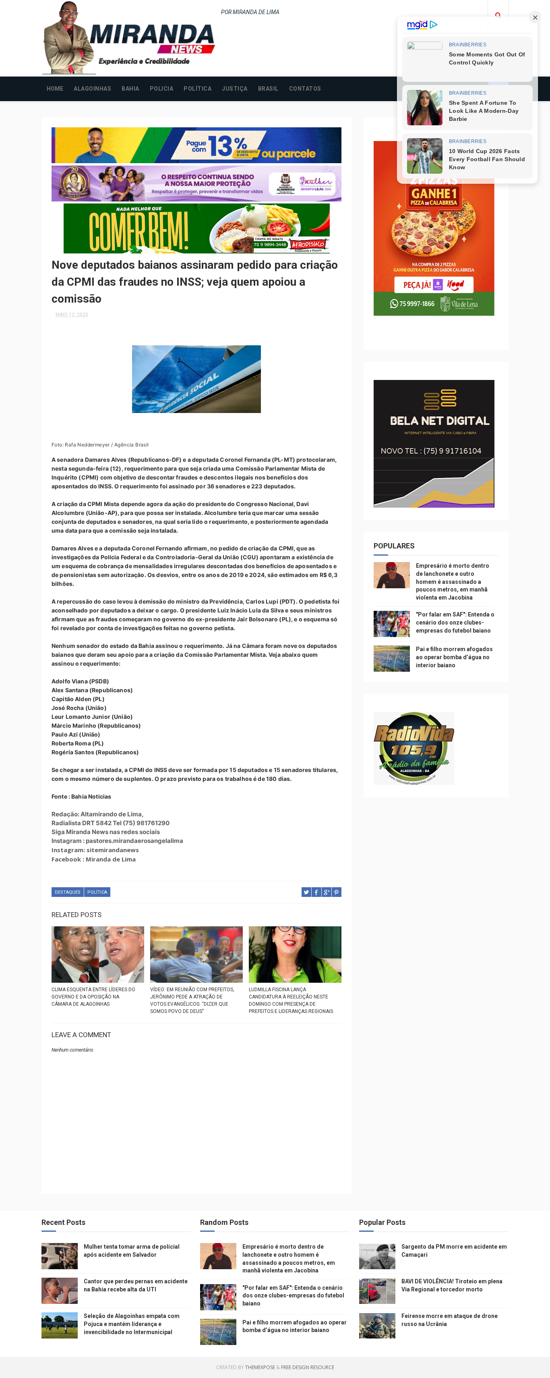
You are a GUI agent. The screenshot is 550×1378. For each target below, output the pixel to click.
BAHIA (130, 88)
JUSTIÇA (235, 88)
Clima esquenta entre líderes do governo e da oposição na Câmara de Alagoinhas (93, 997)
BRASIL (268, 88)
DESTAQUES (68, 892)
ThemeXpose (260, 1367)
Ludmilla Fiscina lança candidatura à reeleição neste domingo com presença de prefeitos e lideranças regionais (291, 1000)
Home (55, 88)
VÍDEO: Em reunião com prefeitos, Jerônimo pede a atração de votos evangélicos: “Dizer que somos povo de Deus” (192, 1000)
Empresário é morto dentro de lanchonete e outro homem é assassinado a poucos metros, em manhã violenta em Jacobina (452, 581)
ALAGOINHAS (92, 88)
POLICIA (162, 88)
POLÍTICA (197, 88)
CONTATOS (305, 88)
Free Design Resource (307, 1367)
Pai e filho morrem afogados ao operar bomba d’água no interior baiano (454, 657)
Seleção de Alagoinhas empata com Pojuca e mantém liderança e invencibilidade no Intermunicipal (132, 1324)
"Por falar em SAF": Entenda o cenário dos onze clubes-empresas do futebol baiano (455, 622)
